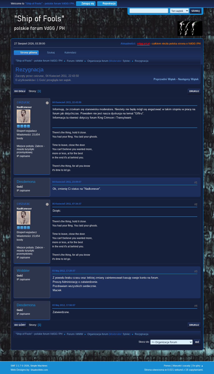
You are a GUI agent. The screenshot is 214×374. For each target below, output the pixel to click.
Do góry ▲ (197, 365)
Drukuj (194, 91)
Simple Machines (38, 365)
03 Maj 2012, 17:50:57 (63, 305)
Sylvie (126, 60)
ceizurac (23, 102)
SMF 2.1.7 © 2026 (20, 365)
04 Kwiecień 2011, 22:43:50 (66, 102)
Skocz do (144, 341)
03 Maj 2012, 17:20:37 (63, 270)
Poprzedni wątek (165, 79)
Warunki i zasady (181, 365)
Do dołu (19, 91)
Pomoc (167, 365)
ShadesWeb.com (39, 370)
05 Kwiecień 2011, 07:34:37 (66, 203)
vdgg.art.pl (143, 43)
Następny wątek (188, 79)
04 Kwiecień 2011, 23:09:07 (66, 182)
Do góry (19, 325)
